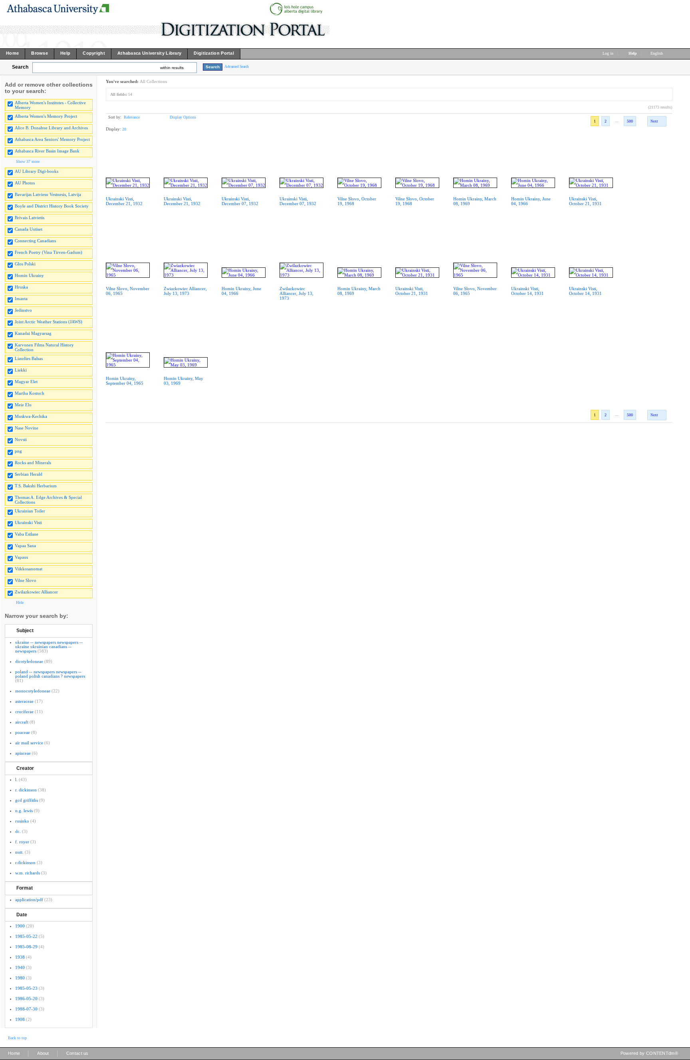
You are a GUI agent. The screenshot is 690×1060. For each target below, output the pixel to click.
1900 (20, 926)
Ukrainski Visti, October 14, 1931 (527, 291)
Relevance (132, 117)
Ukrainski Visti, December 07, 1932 (240, 201)
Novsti (21, 439)
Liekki (21, 370)
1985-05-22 (26, 936)
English (657, 53)
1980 (20, 977)
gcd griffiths (26, 800)
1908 (20, 1019)
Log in (608, 53)
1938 (20, 957)
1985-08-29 (26, 946)
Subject (25, 630)
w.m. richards (27, 872)
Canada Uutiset (28, 229)
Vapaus (21, 557)
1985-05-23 (26, 988)
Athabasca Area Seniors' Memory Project (52, 139)
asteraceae (24, 701)
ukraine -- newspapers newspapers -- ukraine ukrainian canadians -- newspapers (49, 646)
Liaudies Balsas (29, 358)
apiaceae (23, 753)
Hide (20, 602)
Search (20, 67)
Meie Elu (23, 404)
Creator (25, 768)
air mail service (29, 742)
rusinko (22, 821)
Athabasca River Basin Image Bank (47, 150)
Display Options (183, 117)
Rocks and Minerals (33, 462)
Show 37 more (28, 161)
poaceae (22, 732)
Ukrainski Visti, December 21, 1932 (124, 201)
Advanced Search (236, 66)
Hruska (21, 287)
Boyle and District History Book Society (52, 206)
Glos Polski (25, 263)
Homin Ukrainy (29, 275)
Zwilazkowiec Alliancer (36, 591)
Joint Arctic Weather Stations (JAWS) (48, 321)
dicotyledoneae (29, 661)
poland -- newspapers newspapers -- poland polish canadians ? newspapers (50, 673)
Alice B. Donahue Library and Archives (51, 127)
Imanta (21, 298)
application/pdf (29, 899)
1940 (20, 967)
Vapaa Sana (25, 545)
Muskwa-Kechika (31, 416)
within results (172, 67)
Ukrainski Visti (28, 522)
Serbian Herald (28, 474)
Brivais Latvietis (29, 217)
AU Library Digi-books (36, 171)
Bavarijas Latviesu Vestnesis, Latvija (48, 194)
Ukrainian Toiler (30, 510)
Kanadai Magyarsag (33, 333)
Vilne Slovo (25, 580)
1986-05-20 (26, 998)
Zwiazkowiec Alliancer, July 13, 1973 (185, 291)
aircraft (21, 722)
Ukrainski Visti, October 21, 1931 (585, 201)
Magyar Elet (26, 381)
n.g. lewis (24, 810)
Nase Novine (26, 427)
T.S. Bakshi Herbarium (36, 485)
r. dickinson (26, 789)
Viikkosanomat (28, 568)
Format (24, 888)
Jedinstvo (23, 310)
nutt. (19, 852)
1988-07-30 (26, 1009)
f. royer (22, 841)
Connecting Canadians (35, 240)
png (18, 451)
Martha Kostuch (29, 393)
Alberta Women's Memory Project (46, 116)
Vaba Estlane (26, 534)
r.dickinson (25, 862)
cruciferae (24, 711)
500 (630, 121)
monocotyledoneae (32, 690)
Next (654, 121)
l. (16, 779)
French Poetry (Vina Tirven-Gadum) (48, 252)
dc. (18, 831)
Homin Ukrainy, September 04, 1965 (124, 381)
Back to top (17, 1038)
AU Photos (25, 182)
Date (21, 915)
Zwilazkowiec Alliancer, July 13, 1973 (296, 293)
